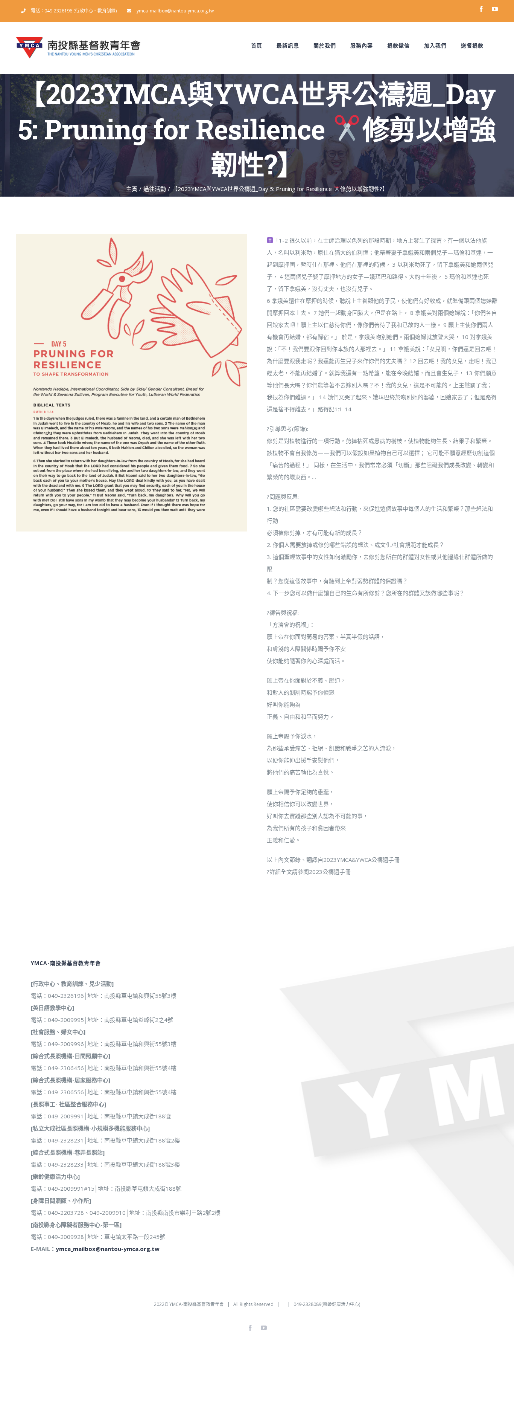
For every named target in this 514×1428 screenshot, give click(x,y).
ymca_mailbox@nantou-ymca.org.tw (108, 1248)
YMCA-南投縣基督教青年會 (196, 1304)
